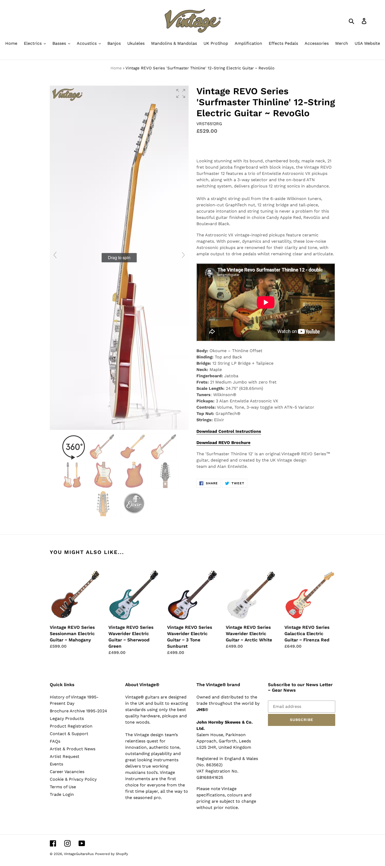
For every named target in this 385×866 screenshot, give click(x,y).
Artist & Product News (72, 748)
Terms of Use (63, 786)
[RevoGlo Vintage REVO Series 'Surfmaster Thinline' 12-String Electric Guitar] (102, 447)
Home (116, 68)
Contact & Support (69, 733)
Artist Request (64, 756)
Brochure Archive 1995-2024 (78, 710)
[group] (119, 258)
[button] (181, 93)
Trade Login (62, 794)
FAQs (55, 741)
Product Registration (71, 726)
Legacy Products (67, 718)
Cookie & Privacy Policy (73, 779)
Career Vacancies (67, 771)
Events (56, 764)
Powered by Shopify (111, 854)
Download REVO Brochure (223, 442)
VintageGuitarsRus (79, 854)
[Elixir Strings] (134, 503)
